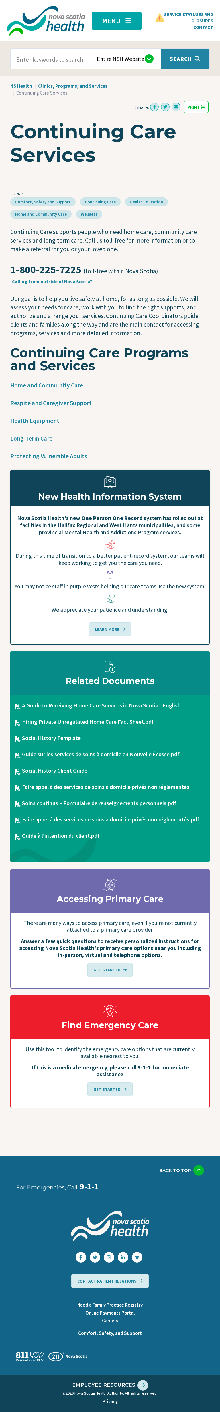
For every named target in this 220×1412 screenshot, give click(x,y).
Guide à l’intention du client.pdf (61, 835)
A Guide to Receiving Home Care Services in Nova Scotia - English (101, 705)
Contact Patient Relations (107, 1281)
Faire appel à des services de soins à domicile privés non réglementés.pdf (110, 819)
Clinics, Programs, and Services (72, 86)
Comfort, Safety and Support (43, 202)
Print (194, 107)
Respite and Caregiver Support (51, 403)
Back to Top (175, 1170)
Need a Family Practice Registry (110, 1305)
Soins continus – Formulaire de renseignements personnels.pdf (99, 803)
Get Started (107, 970)
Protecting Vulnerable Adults (48, 456)
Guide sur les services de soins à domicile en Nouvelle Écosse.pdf (101, 754)
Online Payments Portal (110, 1313)
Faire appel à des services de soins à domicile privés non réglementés (105, 786)
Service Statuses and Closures (188, 17)
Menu (111, 21)
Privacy (110, 1401)
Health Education (146, 202)
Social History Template (51, 737)
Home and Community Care (41, 214)
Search (181, 58)
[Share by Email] (176, 107)
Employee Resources (103, 1385)
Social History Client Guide (54, 770)
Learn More (107, 629)
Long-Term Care (31, 438)
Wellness (89, 214)
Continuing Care (100, 202)
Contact (203, 27)
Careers (110, 1320)
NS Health (21, 86)
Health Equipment (34, 421)
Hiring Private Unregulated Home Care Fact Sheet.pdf (88, 721)
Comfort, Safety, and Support (110, 1333)
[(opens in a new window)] (154, 107)
